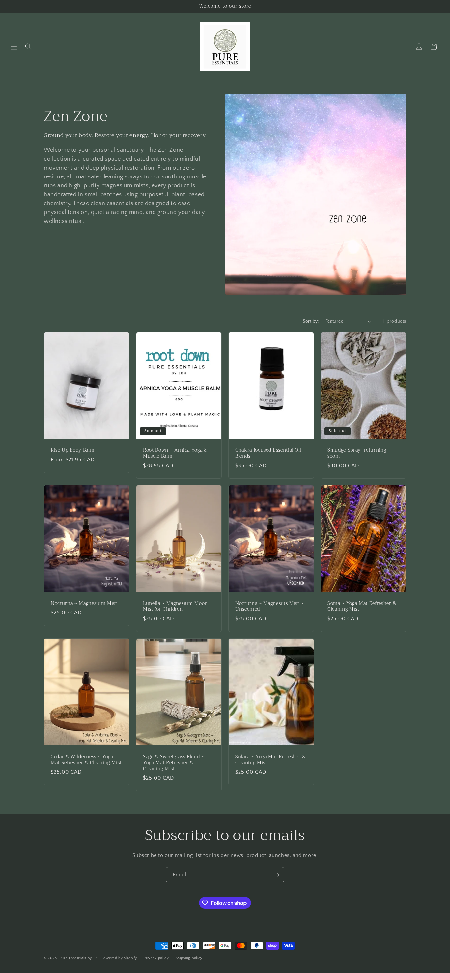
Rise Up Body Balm (72, 450)
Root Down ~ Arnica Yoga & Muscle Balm (175, 453)
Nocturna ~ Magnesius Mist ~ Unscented (269, 606)
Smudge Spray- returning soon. (356, 453)
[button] (14, 47)
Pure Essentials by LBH (80, 958)
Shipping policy (189, 957)
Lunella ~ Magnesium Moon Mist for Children (175, 606)
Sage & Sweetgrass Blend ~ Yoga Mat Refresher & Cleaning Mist (173, 763)
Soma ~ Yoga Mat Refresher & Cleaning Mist (361, 606)
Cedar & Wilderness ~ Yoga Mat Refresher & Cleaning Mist (86, 760)
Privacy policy (156, 957)
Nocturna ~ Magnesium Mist (84, 604)
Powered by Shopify (119, 958)
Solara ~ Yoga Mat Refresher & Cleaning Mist (270, 760)
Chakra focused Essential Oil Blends (268, 453)
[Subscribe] (276, 874)
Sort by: (311, 321)
